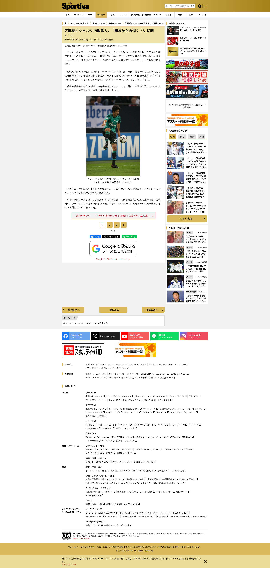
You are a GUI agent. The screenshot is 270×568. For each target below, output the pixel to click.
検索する (192, 6)
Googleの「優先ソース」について (112, 259)
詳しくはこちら (69, 564)
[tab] (89, 15)
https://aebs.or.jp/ (81, 538)
